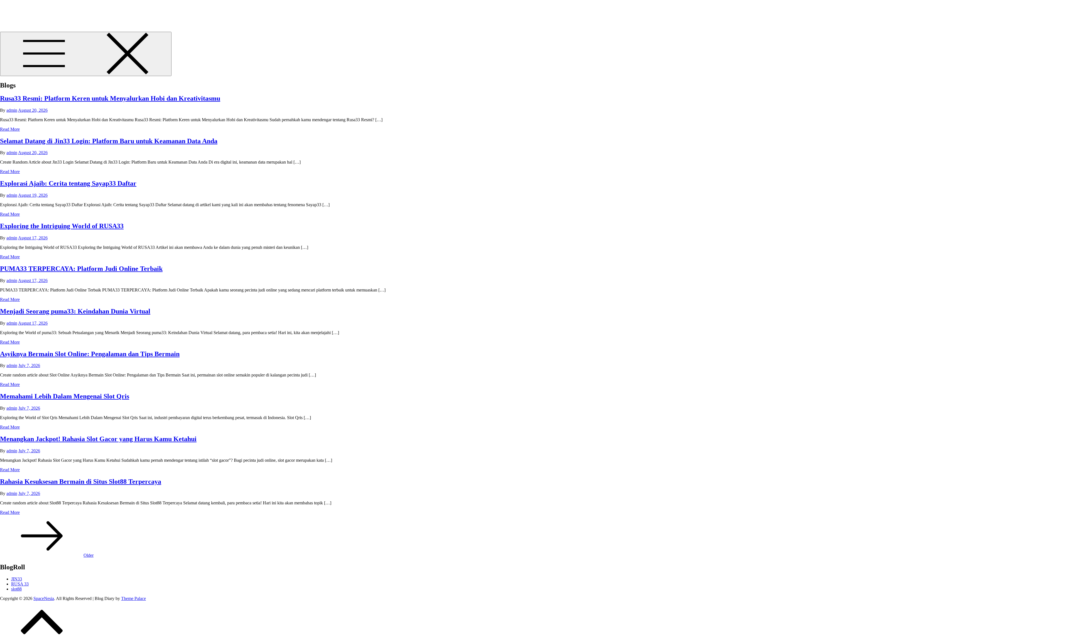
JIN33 (16, 579)
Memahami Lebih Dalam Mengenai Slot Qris (64, 396)
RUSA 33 (20, 584)
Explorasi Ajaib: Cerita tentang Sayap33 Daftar (68, 183)
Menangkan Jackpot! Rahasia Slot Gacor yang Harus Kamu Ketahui (98, 439)
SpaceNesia (21, 11)
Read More (10, 129)
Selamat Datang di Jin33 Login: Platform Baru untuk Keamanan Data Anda (108, 141)
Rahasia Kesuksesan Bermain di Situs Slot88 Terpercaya (80, 481)
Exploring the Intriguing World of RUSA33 (62, 226)
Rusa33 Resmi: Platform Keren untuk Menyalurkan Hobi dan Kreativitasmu (110, 98)
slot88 (16, 589)
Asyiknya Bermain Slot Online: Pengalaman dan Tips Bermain (90, 354)
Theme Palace (133, 598)
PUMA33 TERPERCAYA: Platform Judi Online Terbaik (81, 268)
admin (11, 110)
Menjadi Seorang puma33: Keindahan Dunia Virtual (75, 311)
